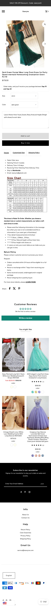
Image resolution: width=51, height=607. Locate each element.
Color (4, 105)
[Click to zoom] (45, 24)
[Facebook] (21, 492)
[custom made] (42, 392)
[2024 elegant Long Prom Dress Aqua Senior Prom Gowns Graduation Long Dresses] (37, 355)
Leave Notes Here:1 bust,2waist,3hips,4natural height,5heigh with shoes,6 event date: (25, 116)
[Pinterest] (25, 492)
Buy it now (25, 143)
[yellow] (36, 392)
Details (6, 153)
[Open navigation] (8, 11)
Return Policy (25, 529)
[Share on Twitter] (14, 288)
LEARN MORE (31, 282)
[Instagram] (29, 492)
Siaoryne (25, 11)
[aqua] (32, 392)
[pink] (36, 455)
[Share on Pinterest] (19, 288)
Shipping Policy (34, 153)
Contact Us (25, 518)
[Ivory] (11, 387)
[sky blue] (42, 455)
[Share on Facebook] (9, 288)
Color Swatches (25, 533)
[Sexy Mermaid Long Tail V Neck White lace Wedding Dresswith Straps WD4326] (13, 355)
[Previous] (6, 44)
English (9, 575)
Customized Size (19, 153)
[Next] (45, 44)
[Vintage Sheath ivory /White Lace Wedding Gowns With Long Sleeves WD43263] (13, 413)
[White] (15, 387)
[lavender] (39, 392)
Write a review (25, 318)
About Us (25, 515)
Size (3, 96)
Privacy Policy (25, 536)
